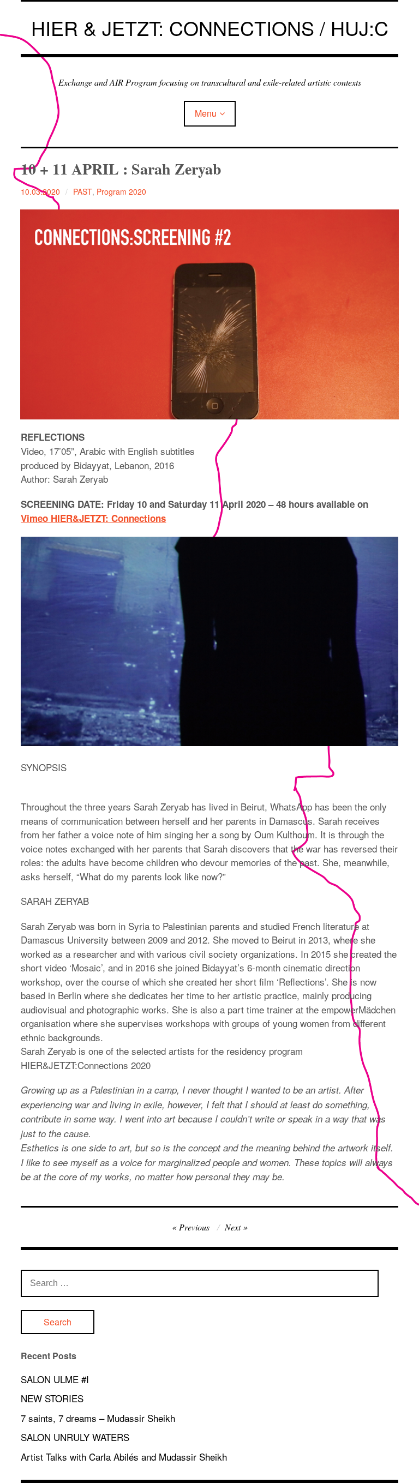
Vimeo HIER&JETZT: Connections (93, 518)
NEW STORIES (52, 1398)
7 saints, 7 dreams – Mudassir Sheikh (98, 1418)
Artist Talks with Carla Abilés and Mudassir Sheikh (124, 1456)
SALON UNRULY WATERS (75, 1437)
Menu (206, 113)
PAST (82, 191)
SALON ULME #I (55, 1379)
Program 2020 (121, 191)
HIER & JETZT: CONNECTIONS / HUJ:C (209, 27)
